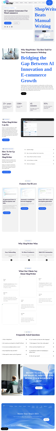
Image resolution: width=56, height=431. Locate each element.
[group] (28, 210)
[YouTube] (12, 27)
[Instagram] (10, 27)
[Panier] (43, 2)
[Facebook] (5, 27)
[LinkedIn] (7, 27)
